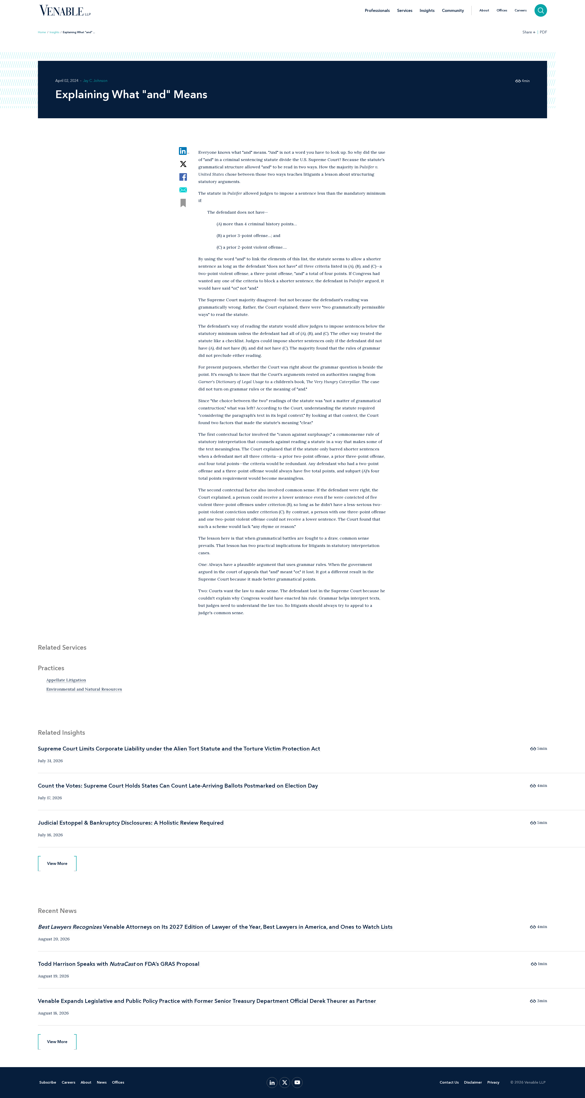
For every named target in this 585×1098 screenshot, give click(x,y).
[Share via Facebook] (183, 176)
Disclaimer (473, 1082)
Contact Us (449, 1082)
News (101, 1082)
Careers (521, 10)
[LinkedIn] (272, 1082)
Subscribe (47, 1082)
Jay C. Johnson (95, 80)
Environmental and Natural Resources (84, 689)
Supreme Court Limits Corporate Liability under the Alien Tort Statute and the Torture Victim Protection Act (179, 748)
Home (42, 32)
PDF (543, 32)
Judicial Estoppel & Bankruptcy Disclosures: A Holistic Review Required (131, 822)
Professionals (377, 10)
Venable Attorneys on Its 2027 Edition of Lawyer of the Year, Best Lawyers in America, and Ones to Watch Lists (215, 926)
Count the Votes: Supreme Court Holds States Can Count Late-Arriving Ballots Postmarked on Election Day (178, 785)
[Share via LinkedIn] (183, 150)
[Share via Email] (183, 189)
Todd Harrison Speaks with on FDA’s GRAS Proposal (118, 964)
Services (404, 10)
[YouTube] (297, 1082)
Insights (427, 10)
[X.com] (284, 1082)
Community (453, 10)
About (484, 10)
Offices (502, 10)
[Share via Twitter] (183, 163)
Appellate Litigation (66, 680)
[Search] (540, 10)
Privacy (493, 1082)
